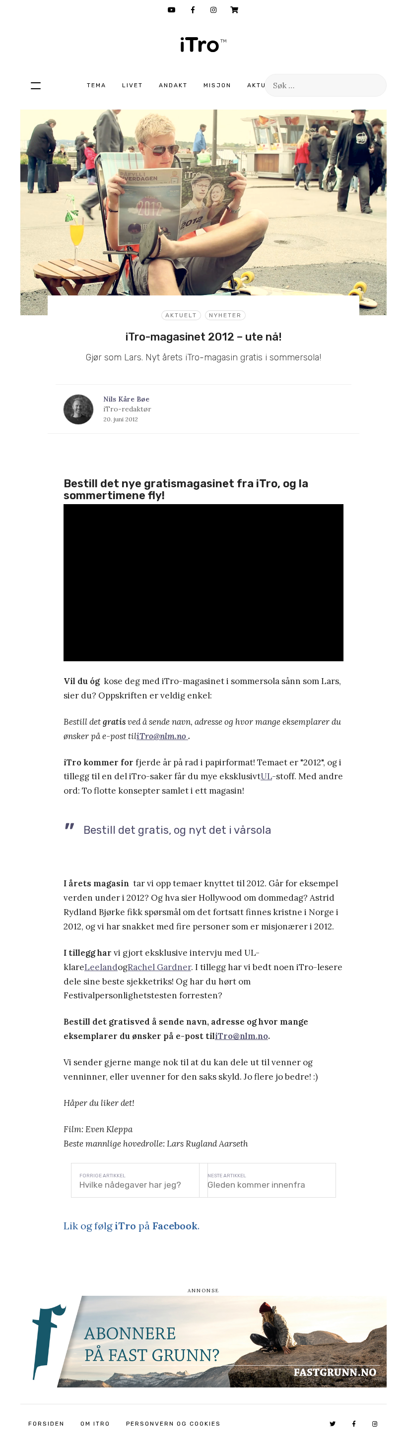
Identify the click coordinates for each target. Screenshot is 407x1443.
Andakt (173, 85)
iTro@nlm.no (241, 1036)
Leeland (101, 967)
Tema (96, 85)
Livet (132, 85)
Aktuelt (263, 85)
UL (266, 776)
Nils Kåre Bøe (126, 399)
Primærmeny (35, 85)
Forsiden (46, 1423)
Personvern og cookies (173, 1423)
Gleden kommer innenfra (256, 1185)
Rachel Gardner (159, 967)
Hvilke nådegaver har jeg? (130, 1185)
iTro (203, 45)
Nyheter (225, 315)
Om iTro (95, 1423)
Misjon (217, 85)
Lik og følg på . (132, 1225)
